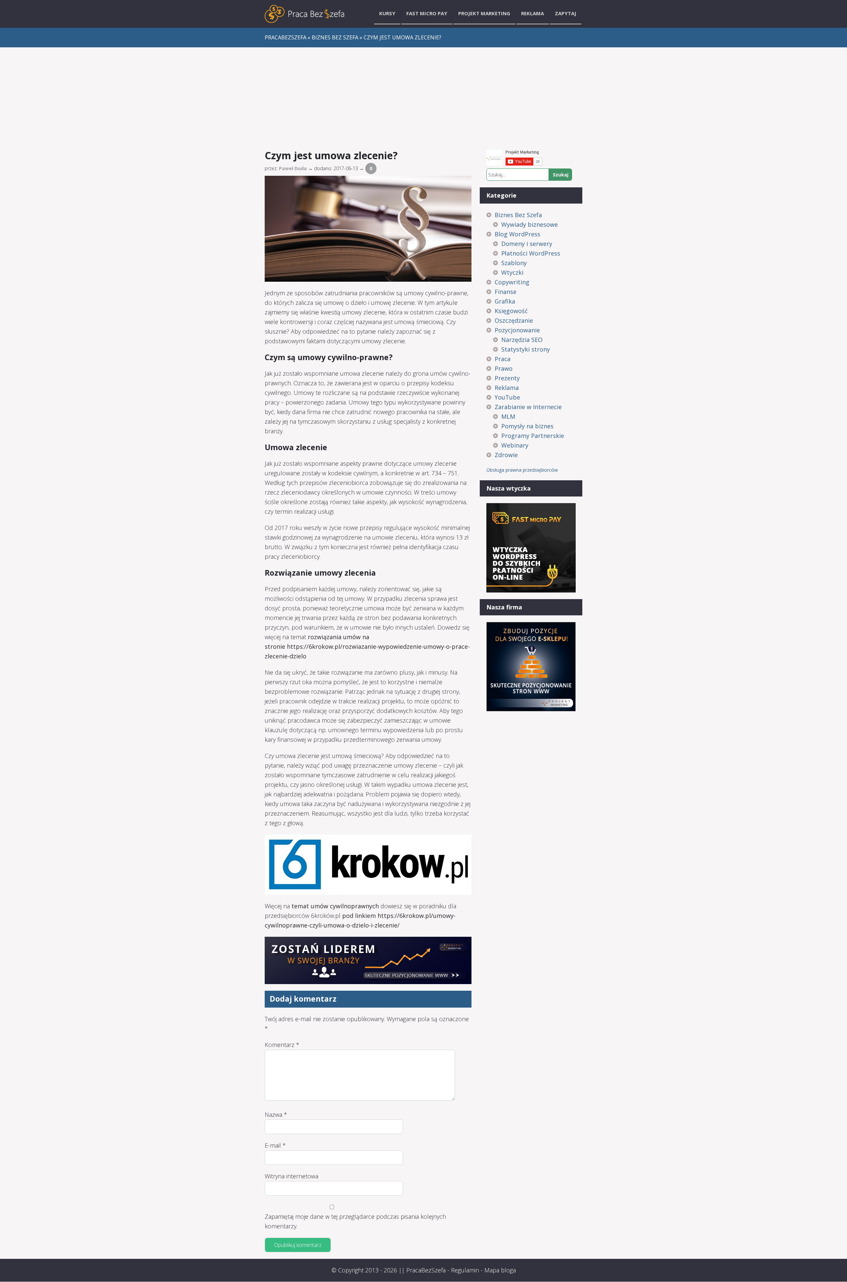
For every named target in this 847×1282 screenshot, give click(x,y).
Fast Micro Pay (426, 13)
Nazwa (276, 1114)
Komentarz (282, 1045)
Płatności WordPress (530, 253)
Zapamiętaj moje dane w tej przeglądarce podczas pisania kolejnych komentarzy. (355, 1221)
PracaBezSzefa (426, 1270)
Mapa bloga (500, 1270)
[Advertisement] (423, 97)
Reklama (532, 13)
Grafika (505, 301)
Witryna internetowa (291, 1176)
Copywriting (512, 282)
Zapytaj (565, 13)
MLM (508, 416)
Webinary (514, 445)
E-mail (275, 1145)
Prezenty (507, 378)
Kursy (387, 13)
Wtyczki (512, 272)
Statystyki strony (525, 349)
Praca (503, 359)
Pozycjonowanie (517, 330)
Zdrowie (506, 455)
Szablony (514, 263)
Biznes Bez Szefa (518, 215)
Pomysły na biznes (527, 426)
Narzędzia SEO (522, 340)
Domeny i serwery (526, 244)
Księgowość (511, 311)
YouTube (507, 397)
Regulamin (465, 1270)
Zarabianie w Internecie (528, 407)
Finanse (505, 292)
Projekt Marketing (484, 13)
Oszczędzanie (514, 320)
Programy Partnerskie (532, 436)
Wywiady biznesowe (529, 224)
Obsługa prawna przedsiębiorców (522, 470)
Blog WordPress (517, 234)
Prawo (504, 368)
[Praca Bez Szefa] (304, 14)
